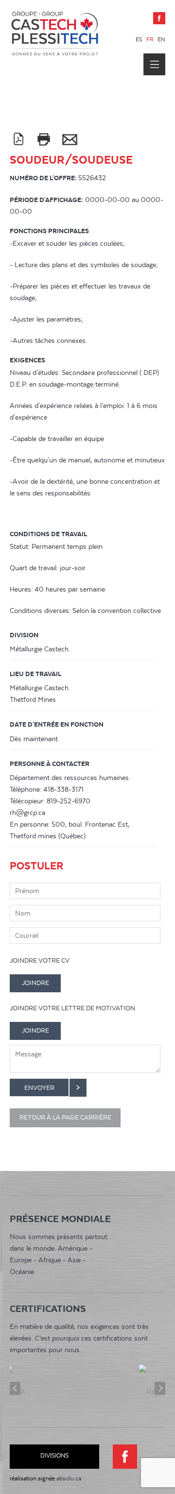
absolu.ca (68, 1478)
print (43, 139)
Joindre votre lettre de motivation (72, 1008)
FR (150, 39)
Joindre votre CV (40, 960)
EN (161, 39)
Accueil (55, 50)
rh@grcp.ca (27, 812)
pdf (18, 139)
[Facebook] (159, 18)
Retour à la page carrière (65, 1117)
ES (140, 39)
